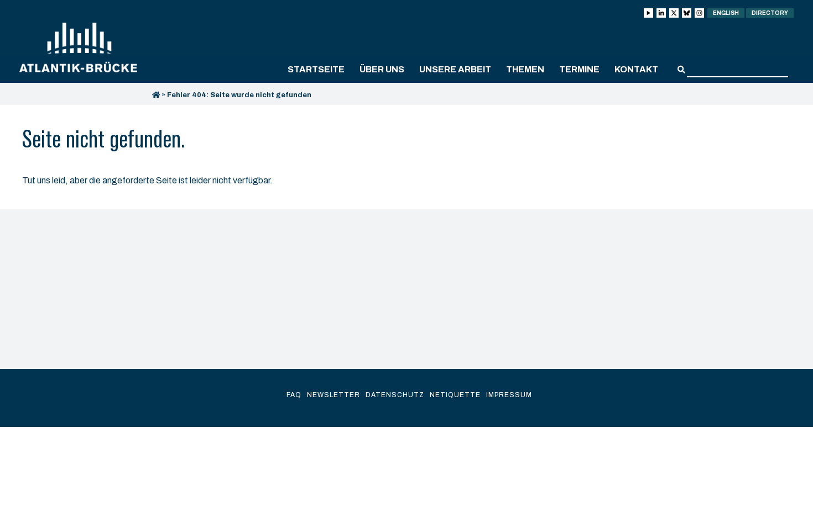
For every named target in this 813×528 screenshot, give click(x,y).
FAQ (293, 395)
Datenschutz (395, 395)
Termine (579, 69)
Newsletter (333, 395)
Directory (770, 13)
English (726, 13)
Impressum (509, 395)
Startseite (316, 69)
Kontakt (636, 69)
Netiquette (455, 395)
